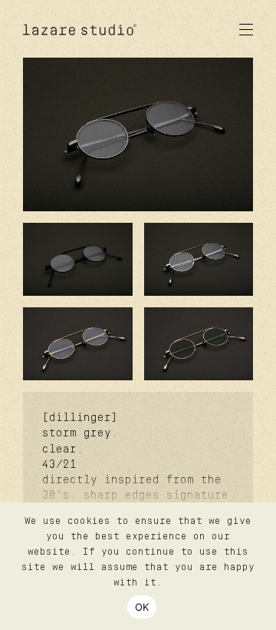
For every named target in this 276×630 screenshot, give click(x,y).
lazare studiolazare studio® (80, 29)
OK (142, 607)
